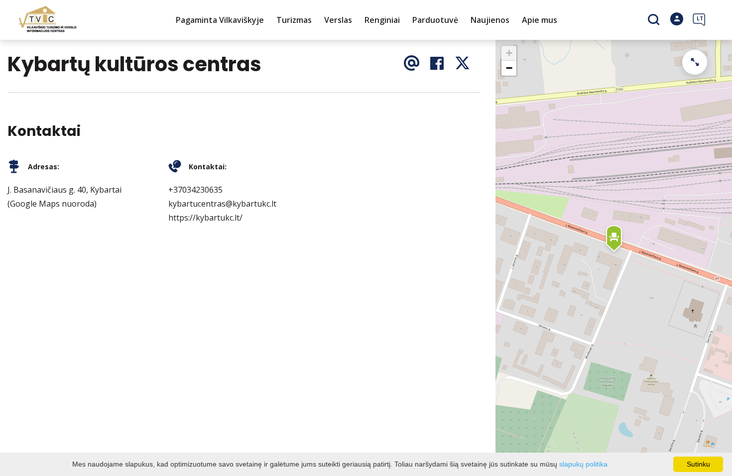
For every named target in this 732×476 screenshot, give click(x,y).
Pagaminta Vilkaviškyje (220, 19)
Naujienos (490, 19)
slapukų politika (583, 464)
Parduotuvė (435, 19)
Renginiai (382, 19)
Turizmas (294, 19)
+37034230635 (195, 189)
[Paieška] (655, 20)
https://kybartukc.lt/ (205, 217)
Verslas (338, 19)
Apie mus (539, 19)
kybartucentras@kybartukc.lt (222, 203)
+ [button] (509, 53)
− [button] (509, 68)
